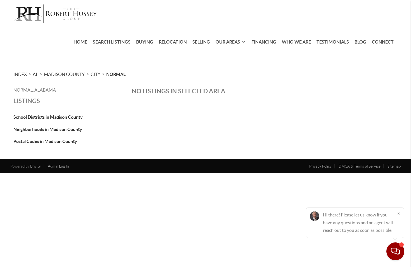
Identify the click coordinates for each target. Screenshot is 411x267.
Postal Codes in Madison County (45, 141)
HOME (80, 41)
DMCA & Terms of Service (360, 166)
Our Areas (228, 41)
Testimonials (332, 41)
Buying (144, 41)
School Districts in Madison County (48, 117)
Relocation (173, 41)
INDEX (20, 74)
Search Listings (112, 41)
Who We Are (296, 41)
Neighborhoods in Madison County (47, 129)
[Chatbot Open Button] (395, 251)
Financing (263, 41)
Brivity (35, 166)
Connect (383, 41)
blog (360, 41)
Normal (116, 74)
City (95, 74)
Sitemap (394, 166)
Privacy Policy (320, 166)
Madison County (64, 74)
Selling (201, 41)
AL (35, 74)
